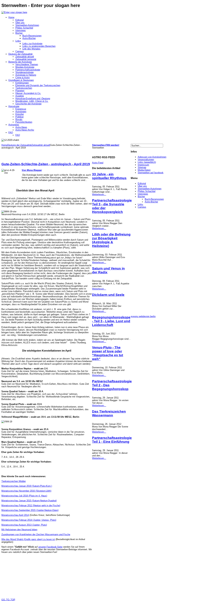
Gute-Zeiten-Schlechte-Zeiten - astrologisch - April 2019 (45, 164)
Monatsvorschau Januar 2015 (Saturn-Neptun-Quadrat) (29, 500)
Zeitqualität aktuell (40, 145)
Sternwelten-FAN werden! (105, 145)
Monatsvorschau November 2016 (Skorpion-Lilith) (26, 491)
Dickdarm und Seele (108, 295)
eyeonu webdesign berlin (143, 316)
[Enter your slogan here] (14, 12)
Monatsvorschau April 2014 (15, 515)
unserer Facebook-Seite (50, 547)
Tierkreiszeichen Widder (13, 481)
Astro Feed (97, 162)
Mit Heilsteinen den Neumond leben (19, 529)
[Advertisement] (42, 154)
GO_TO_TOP (8, 599)
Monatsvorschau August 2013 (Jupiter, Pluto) (24, 525)
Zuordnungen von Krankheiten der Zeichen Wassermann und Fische (35, 534)
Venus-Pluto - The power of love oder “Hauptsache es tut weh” (107, 353)
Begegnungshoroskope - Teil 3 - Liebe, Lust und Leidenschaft (111, 321)
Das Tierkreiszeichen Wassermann (109, 413)
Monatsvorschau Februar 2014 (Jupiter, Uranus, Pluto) (28, 520)
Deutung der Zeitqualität (19, 145)
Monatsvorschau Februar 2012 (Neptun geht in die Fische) (30, 505)
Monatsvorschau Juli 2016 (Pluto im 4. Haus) (24, 495)
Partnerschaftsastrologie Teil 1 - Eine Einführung (112, 439)
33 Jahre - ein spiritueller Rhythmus (109, 176)
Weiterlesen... (99, 194)
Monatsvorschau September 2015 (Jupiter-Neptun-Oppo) (29, 510)
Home (4, 145)
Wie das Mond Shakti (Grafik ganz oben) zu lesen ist (28, 539)
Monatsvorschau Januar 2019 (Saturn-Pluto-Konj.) (26, 486)
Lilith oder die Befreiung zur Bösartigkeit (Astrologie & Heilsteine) (111, 240)
